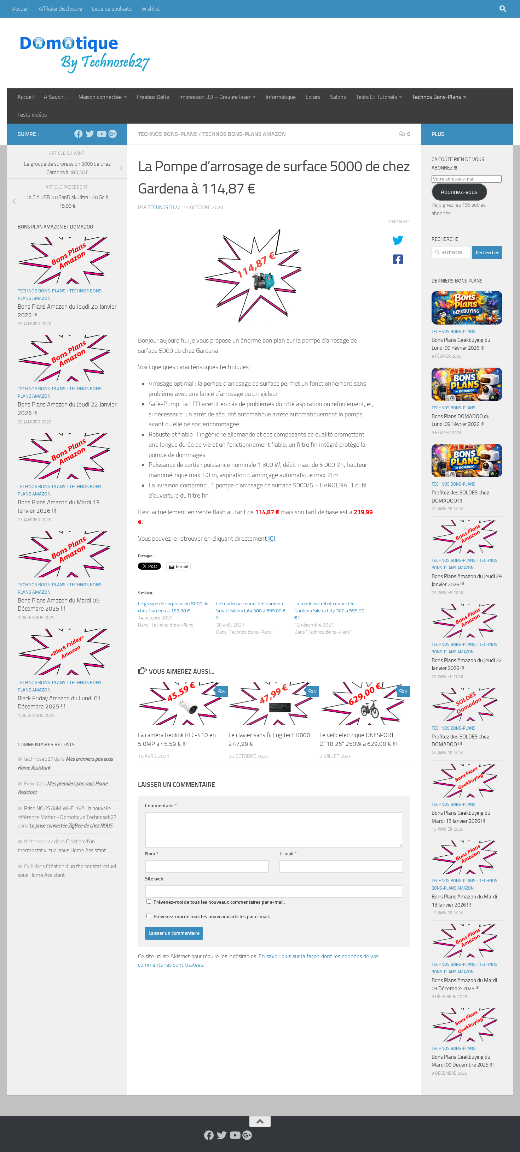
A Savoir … (56, 97)
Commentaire (161, 806)
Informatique (281, 97)
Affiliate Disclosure (60, 8)
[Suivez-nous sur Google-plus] (112, 134)
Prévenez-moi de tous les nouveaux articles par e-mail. (212, 917)
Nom (151, 854)
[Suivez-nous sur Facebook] (78, 134)
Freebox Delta (153, 97)
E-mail (288, 854)
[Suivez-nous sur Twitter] (90, 134)
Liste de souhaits (112, 8)
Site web (154, 879)
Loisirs (313, 97)
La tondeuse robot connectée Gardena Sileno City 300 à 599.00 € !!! (329, 611)
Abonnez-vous (459, 191)
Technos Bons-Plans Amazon (244, 134)
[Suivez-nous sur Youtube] (101, 134)
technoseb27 (164, 207)
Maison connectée (100, 97)
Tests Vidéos (32, 114)
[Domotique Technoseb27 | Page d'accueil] (87, 53)
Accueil (20, 8)
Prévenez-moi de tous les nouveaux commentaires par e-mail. (219, 902)
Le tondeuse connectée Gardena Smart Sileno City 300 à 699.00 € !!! (250, 611)
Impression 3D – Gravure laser (214, 97)
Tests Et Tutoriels (376, 97)
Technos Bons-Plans (436, 97)
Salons (338, 97)
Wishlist (150, 8)
